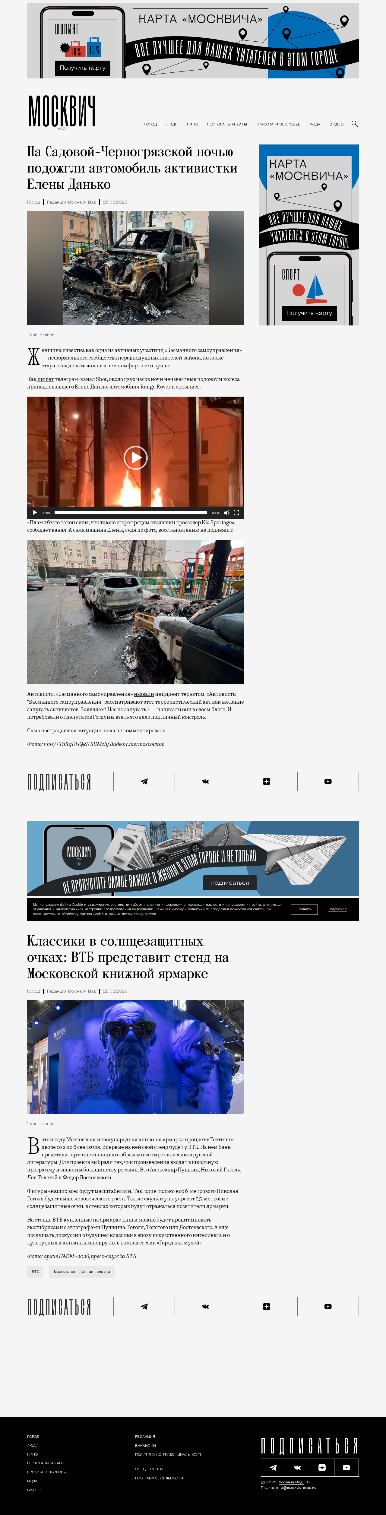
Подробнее (337, 909)
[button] (136, 458)
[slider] (131, 512)
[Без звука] (227, 513)
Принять (304, 909)
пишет (45, 379)
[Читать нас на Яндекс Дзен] (267, 781)
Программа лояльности (159, 1478)
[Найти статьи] (355, 124)
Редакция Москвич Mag (71, 202)
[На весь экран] (236, 513)
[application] (135, 458)
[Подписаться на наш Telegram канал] (144, 781)
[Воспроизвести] (35, 513)
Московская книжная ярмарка (82, 1272)
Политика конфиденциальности (169, 1454)
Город (33, 202)
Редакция (145, 1437)
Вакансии (145, 1446)
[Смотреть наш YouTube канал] (328, 781)
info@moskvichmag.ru (296, 1488)
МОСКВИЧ (61, 110)
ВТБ (35, 1272)
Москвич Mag (291, 1482)
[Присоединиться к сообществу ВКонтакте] (205, 781)
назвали (144, 694)
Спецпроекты (149, 1469)
